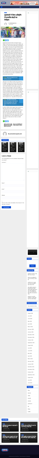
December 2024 (31, 366)
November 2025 (31, 337)
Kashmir (29, 393)
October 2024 (30, 372)
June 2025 (30, 350)
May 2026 (30, 321)
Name (3, 183)
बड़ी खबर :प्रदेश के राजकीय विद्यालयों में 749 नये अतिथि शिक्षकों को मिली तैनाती (8, 125)
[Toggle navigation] (20, 7)
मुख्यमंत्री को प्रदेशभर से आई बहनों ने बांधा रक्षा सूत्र (10, 426)
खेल (28, 406)
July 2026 (30, 315)
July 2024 (30, 380)
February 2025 (31, 361)
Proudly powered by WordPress (14, 456)
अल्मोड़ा (29, 395)
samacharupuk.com (12, 23)
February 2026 (31, 329)
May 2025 (30, 353)
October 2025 (30, 340)
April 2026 (30, 323)
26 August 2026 (6, 428)
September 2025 (31, 342)
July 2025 (30, 348)
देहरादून (29, 409)
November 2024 (31, 369)
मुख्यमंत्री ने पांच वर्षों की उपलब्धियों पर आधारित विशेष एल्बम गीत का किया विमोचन (32, 297)
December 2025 (31, 334)
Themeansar (28, 456)
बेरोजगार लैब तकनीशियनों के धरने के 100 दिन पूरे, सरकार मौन (32, 278)
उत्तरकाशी (29, 398)
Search (29, 258)
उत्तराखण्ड (5, 12)
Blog (29, 390)
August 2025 (30, 345)
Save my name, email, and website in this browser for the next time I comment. (13, 203)
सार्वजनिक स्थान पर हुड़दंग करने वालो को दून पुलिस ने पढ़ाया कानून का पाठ (32, 283)
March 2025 (30, 358)
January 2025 (30, 364)
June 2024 (30, 382)
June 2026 (30, 318)
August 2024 (30, 377)
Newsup (23, 456)
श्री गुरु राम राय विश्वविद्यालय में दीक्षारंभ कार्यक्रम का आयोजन (17, 125)
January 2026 (30, 331)
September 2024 (31, 374)
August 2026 (30, 313)
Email (3, 189)
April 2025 (30, 356)
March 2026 (30, 326)
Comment (4, 162)
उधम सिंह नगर (30, 403)
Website (3, 195)
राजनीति (29, 411)
